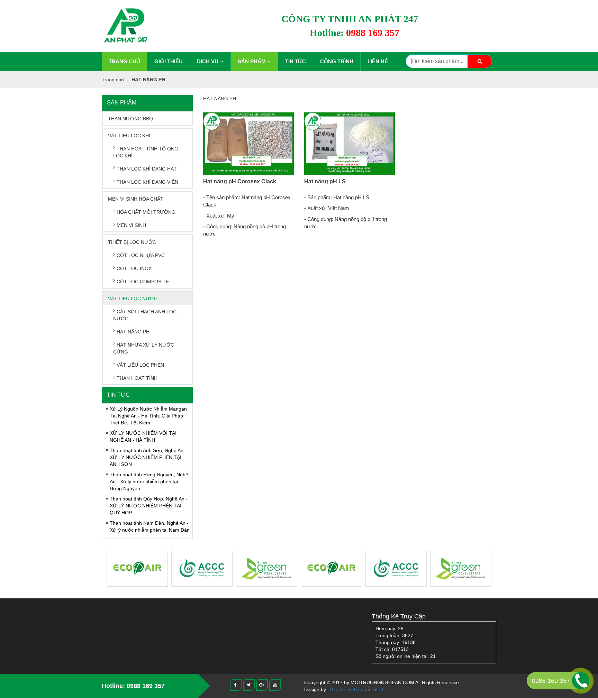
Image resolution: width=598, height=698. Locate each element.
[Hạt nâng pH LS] (349, 143)
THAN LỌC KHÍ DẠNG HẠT (147, 169)
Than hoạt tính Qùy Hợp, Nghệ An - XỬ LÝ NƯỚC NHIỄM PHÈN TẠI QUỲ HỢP (149, 505)
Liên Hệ (378, 61)
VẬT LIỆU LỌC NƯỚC (132, 298)
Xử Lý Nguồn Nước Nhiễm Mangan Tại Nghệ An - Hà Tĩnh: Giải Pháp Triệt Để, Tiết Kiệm (148, 415)
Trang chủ (124, 61)
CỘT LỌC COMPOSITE (143, 281)
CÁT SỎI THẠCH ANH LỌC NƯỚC (144, 315)
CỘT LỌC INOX (134, 268)
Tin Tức (295, 61)
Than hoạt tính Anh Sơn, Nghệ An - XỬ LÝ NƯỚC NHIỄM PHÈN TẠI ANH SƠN (148, 457)
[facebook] (236, 684)
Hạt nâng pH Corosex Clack (239, 181)
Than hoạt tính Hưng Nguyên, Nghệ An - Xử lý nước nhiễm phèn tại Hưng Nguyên (149, 481)
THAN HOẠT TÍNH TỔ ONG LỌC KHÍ (145, 152)
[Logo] (125, 25)
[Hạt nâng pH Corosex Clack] (248, 143)
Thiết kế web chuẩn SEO (356, 689)
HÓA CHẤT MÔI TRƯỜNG (146, 212)
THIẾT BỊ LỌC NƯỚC (132, 242)
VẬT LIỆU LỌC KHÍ (129, 135)
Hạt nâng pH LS (325, 181)
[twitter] (249, 684)
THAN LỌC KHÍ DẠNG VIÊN (147, 182)
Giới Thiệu (168, 61)
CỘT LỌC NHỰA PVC (141, 255)
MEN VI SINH (131, 225)
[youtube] (275, 684)
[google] (262, 684)
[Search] (480, 61)
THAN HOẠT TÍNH (137, 378)
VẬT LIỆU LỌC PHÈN (140, 365)
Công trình (336, 61)
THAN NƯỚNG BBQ (130, 118)
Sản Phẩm (252, 61)
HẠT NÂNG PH (148, 79)
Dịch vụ (207, 61)
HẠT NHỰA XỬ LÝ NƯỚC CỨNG (143, 348)
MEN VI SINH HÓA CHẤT (135, 199)
